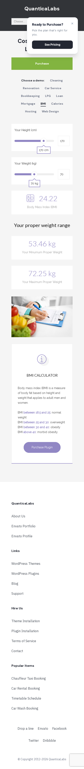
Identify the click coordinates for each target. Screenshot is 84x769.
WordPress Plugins (25, 574)
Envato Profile (21, 536)
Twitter (33, 740)
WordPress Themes (25, 564)
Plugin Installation (25, 631)
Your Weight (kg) (25, 163)
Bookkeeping (30, 96)
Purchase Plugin (42, 447)
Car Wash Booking (24, 708)
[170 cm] (44, 141)
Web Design (50, 111)
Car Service (53, 88)
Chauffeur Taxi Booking (28, 678)
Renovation (31, 88)
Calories (57, 103)
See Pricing (52, 44)
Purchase (42, 63)
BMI (43, 103)
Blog (14, 583)
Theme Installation (25, 621)
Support (17, 593)
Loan (59, 96)
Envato (43, 728)
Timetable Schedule (26, 698)
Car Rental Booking (25, 688)
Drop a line (26, 728)
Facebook (59, 728)
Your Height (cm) (25, 130)
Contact (17, 651)
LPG (48, 96)
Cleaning (56, 80)
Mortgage (28, 103)
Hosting (30, 111)
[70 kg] (34, 174)
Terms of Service (23, 641)
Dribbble (49, 740)
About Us (18, 516)
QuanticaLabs (42, 8)
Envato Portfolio (23, 526)
